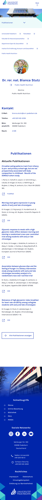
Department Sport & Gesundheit (12, 44)
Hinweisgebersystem (21, 480)
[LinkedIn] (24, 434)
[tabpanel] (21, 123)
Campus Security (21, 462)
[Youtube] (31, 434)
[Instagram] (11, 434)
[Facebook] (17, 434)
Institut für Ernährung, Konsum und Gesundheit (18, 48)
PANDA (10, 420)
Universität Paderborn (9, 34)
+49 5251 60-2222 (22, 464)
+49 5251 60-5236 (19, 118)
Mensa (10, 405)
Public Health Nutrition (9, 53)
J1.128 (14, 131)
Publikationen (7, 23)
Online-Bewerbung (15, 409)
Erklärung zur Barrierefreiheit (21, 483)
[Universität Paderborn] (21, 491)
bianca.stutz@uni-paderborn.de (24, 113)
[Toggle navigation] (24, 23)
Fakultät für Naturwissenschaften (13, 39)
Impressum (13, 477)
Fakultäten (27, 34)
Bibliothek (12, 412)
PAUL (10, 416)
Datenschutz (28, 477)
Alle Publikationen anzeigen (20, 335)
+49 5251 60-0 (19, 458)
